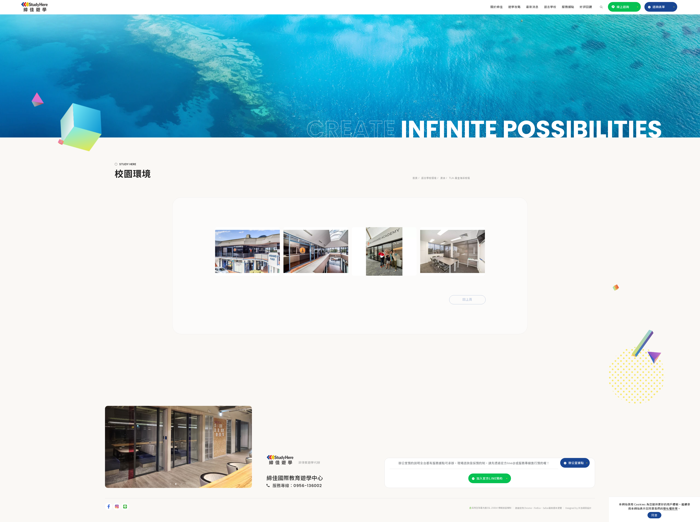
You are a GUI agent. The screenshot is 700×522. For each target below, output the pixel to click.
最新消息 (532, 7)
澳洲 (442, 178)
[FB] (109, 506)
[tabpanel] (350, 75)
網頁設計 (587, 507)
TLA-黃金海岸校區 (459, 178)
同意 (654, 515)
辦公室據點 (576, 463)
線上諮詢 (623, 7)
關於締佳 (496, 7)
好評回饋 (586, 7)
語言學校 (550, 7)
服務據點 (568, 7)
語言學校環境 (429, 178)
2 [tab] (175, 484)
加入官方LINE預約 (490, 478)
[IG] (117, 506)
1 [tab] (170, 484)
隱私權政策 (670, 508)
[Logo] (34, 6)
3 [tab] (181, 484)
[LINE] (125, 506)
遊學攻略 (514, 7)
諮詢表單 (659, 7)
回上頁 (467, 299)
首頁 (415, 178)
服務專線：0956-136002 (297, 486)
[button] (601, 6)
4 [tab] (186, 484)
